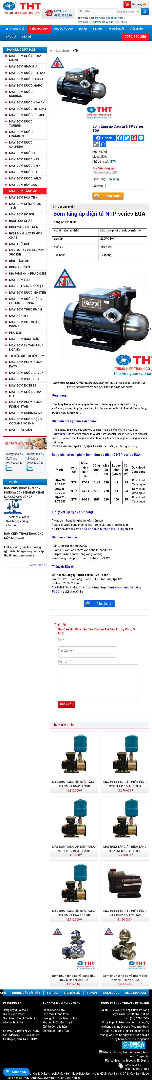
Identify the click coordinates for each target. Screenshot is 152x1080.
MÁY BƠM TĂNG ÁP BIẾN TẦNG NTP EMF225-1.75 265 (125, 913)
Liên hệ (26, 36)
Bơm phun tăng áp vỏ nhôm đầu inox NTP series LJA (125, 978)
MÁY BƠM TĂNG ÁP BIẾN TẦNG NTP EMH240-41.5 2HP (125, 784)
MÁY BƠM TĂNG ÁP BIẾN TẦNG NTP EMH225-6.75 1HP (73, 913)
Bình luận (64, 661)
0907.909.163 (14, 462)
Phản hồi (66, 704)
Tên (61, 639)
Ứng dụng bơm (63, 28)
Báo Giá (11, 36)
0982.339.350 (135, 37)
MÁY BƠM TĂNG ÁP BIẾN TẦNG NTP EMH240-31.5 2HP (73, 849)
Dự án (83, 28)
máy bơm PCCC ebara (115, 22)
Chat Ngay (19, 1072)
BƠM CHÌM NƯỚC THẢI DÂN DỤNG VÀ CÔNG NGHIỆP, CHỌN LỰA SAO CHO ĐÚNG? (24, 492)
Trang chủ (16, 28)
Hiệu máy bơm (39, 28)
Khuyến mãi (116, 28)
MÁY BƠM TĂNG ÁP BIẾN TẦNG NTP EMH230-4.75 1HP (125, 849)
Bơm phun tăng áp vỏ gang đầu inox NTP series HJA (73, 978)
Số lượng (98, 185)
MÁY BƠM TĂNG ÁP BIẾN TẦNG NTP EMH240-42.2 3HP (73, 784)
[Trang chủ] (52, 51)
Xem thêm (37, 564)
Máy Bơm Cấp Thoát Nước (109, 17)
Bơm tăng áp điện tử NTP (84, 213)
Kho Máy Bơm (41, 1073)
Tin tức (98, 28)
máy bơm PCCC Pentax (90, 22)
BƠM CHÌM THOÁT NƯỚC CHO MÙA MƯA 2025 (24, 535)
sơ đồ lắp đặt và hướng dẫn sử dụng (102, 528)
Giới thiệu (136, 28)
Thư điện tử (66, 650)
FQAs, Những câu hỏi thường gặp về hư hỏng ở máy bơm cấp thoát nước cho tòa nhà (24, 551)
